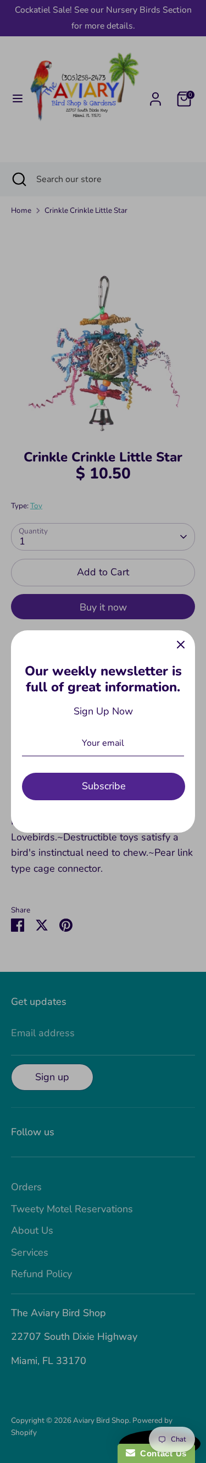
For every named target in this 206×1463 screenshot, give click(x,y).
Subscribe (104, 786)
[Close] (181, 644)
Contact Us (161, 1453)
